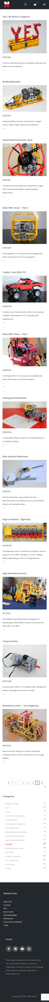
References (8, 918)
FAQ (5, 908)
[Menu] (44, 4)
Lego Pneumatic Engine (15, 840)
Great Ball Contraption (14, 836)
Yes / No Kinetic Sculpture (16, 16)
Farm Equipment (12, 828)
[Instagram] (29, 949)
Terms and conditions (13, 922)
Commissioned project (15, 816)
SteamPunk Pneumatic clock (17, 140)
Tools (6, 925)
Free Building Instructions (15, 832)
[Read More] (4, 71)
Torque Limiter (10, 641)
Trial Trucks (10, 864)
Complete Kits (11, 820)
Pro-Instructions (12, 860)
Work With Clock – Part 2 (15, 207)
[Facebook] (9, 949)
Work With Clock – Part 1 (15, 334)
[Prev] (8, 783)
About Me (8, 902)
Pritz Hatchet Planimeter (15, 456)
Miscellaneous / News (14, 848)
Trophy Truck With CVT (14, 272)
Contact (7, 905)
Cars (7, 808)
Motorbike (9, 852)
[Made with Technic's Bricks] (6, 4)
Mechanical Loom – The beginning (20, 705)
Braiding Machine (11, 81)
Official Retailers (10, 915)
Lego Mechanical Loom (15, 573)
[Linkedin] (15, 949)
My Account (9, 912)
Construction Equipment (15, 824)
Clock (7, 812)
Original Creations (13, 856)
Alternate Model (12, 804)
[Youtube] (22, 949)
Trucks (8, 868)
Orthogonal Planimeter (15, 398)
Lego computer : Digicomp (17, 519)
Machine (8, 844)
